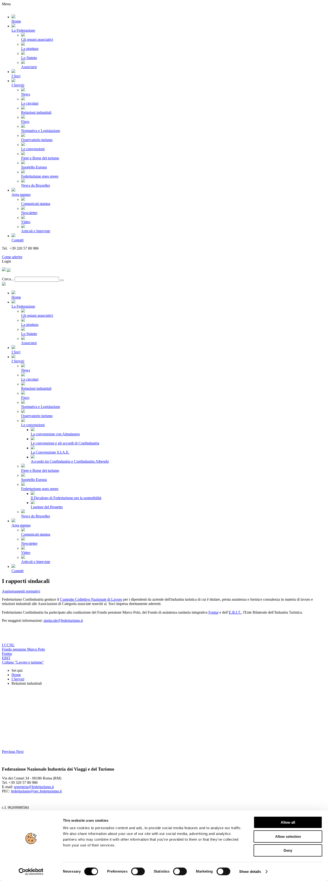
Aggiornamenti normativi (21, 591)
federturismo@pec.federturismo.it (36, 791)
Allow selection (288, 836)
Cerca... (8, 279)
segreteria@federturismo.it (34, 787)
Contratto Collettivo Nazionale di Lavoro (91, 599)
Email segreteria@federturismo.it (27, 253)
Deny (288, 850)
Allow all (288, 822)
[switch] (138, 871)
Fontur (213, 612)
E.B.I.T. (235, 612)
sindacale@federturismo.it (63, 620)
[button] (9, 751)
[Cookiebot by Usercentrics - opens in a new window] (31, 871)
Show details (250, 871)
